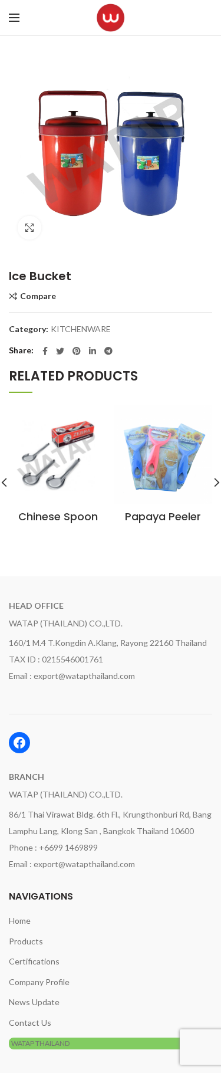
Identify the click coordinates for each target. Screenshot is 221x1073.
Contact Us (30, 1023)
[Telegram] (108, 351)
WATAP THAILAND (40, 1043)
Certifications (34, 961)
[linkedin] (92, 351)
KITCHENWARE (81, 329)
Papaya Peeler (163, 516)
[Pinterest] (76, 351)
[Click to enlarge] (29, 227)
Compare (38, 296)
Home (20, 921)
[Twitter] (60, 351)
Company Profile (39, 982)
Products (26, 941)
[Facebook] (45, 351)
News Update (34, 1002)
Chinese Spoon (58, 516)
